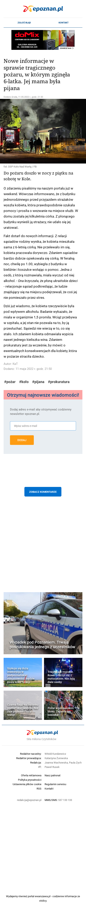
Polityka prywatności (29, 779)
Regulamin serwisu (55, 784)
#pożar (10, 381)
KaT (15, 364)
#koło (24, 381)
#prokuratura (59, 381)
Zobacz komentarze (43, 491)
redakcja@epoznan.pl (29, 800)
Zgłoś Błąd (24, 22)
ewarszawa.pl (42, 896)
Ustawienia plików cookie (27, 784)
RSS (39, 788)
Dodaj (21, 440)
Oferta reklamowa (31, 775)
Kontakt (64, 22)
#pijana (38, 381)
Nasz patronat (52, 775)
